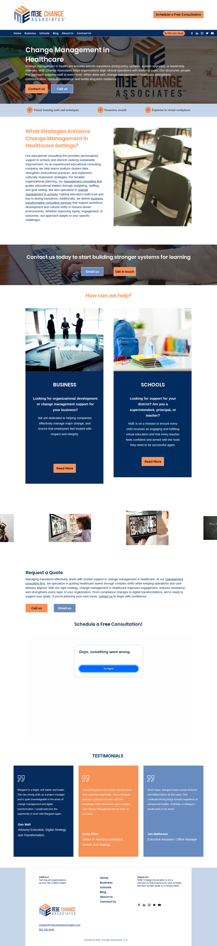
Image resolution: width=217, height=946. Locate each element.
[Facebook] (192, 33)
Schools (105, 887)
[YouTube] (212, 33)
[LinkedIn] (197, 33)
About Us (106, 897)
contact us (106, 596)
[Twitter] (207, 33)
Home (104, 878)
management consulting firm (83, 181)
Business (106, 883)
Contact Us (108, 902)
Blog (103, 892)
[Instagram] (202, 33)
